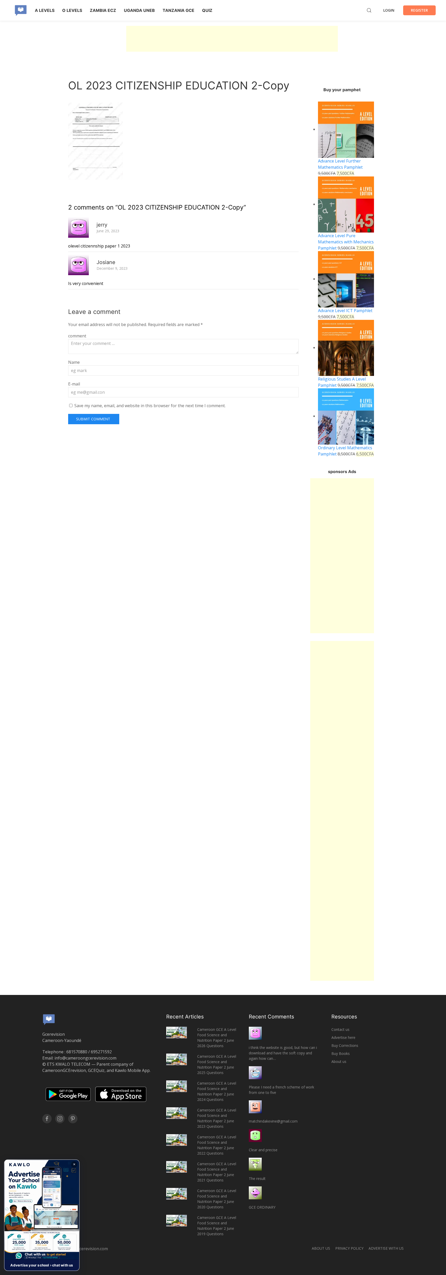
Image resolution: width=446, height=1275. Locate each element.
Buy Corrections (344, 1045)
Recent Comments (271, 1017)
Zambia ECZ (103, 10)
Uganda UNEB (139, 10)
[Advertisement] (232, 39)
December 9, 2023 (112, 268)
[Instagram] (60, 1118)
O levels (72, 10)
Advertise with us (386, 1248)
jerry (102, 225)
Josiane (106, 262)
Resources (344, 1017)
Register (419, 10)
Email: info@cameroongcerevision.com (79, 1058)
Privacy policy (349, 1248)
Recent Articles (185, 1017)
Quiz (207, 10)
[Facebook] (47, 1118)
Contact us (340, 1029)
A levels (44, 10)
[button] (41, 1215)
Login (388, 10)
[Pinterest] (72, 1118)
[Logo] (20, 10)
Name (74, 362)
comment (77, 336)
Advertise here (343, 1037)
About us (338, 1061)
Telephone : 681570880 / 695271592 (77, 1052)
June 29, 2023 (108, 230)
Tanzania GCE (178, 10)
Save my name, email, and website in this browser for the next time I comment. (150, 405)
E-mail (74, 384)
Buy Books (340, 1053)
